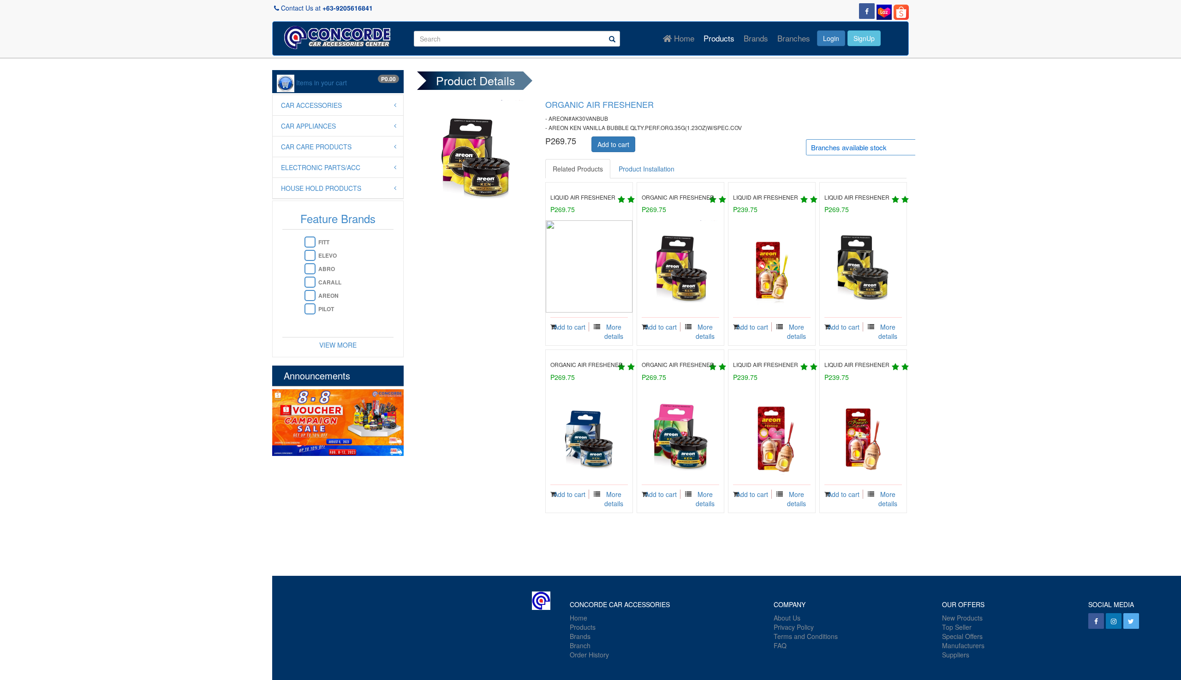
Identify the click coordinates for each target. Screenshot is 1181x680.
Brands (756, 38)
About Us (787, 617)
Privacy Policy (794, 627)
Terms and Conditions (806, 636)
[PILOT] (310, 308)
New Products (962, 617)
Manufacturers (963, 645)
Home (683, 38)
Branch (580, 645)
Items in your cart (321, 82)
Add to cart (613, 144)
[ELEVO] (310, 255)
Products (719, 38)
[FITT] (310, 242)
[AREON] (310, 295)
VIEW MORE (338, 344)
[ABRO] (310, 268)
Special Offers (962, 636)
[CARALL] (310, 282)
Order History (589, 654)
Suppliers (955, 654)
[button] (831, 41)
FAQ (780, 645)
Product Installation (646, 168)
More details (613, 331)
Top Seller (957, 627)
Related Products (578, 168)
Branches (793, 38)
